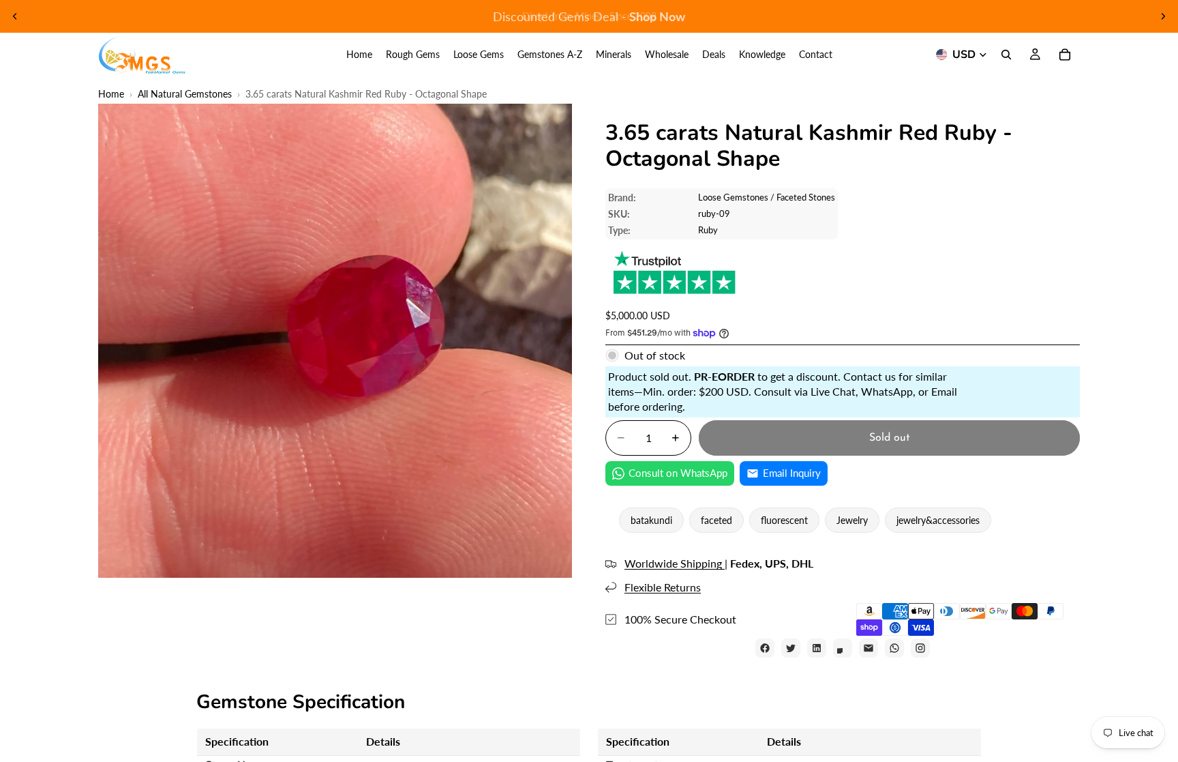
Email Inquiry (792, 473)
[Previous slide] (15, 16)
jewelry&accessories (938, 520)
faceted (716, 520)
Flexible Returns (662, 587)
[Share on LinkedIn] (816, 648)
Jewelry (852, 520)
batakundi (651, 520)
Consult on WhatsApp (678, 473)
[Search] (1006, 55)
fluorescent (784, 520)
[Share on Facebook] (764, 648)
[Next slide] (1163, 16)
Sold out (889, 438)
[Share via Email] (868, 648)
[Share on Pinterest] (842, 648)
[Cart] (1065, 55)
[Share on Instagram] (920, 648)
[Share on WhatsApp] (894, 648)
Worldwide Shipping (674, 563)
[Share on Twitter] (790, 648)
